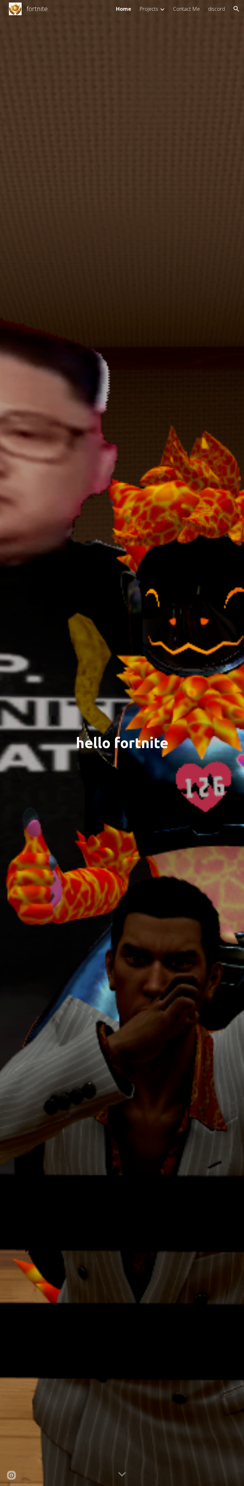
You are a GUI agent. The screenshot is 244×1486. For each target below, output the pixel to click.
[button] (236, 8)
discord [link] (216, 8)
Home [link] (123, 8)
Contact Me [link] (186, 8)
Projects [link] (148, 8)
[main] (121, 743)
